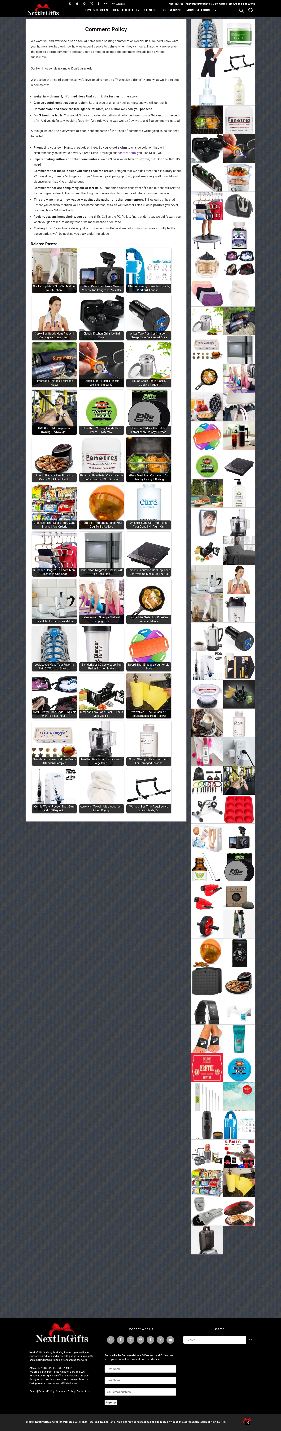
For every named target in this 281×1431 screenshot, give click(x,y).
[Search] (250, 1340)
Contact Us (83, 1391)
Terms (33, 1391)
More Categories (199, 10)
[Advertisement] (223, 1285)
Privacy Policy (46, 1391)
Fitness (150, 10)
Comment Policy (65, 1391)
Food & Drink (171, 10)
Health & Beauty (126, 10)
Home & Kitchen (96, 10)
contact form (127, 153)
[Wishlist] (250, 10)
